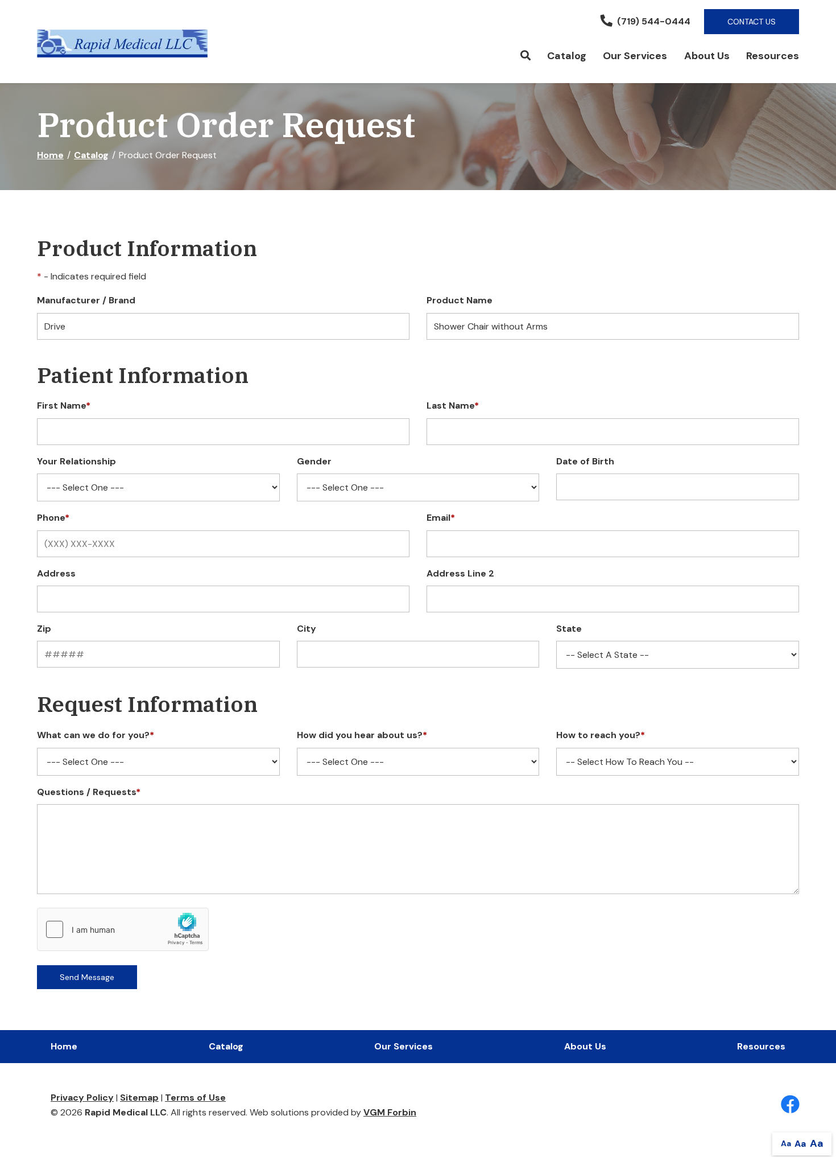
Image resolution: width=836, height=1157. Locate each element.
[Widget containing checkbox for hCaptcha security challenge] (123, 929)
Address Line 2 (460, 573)
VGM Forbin (389, 1112)
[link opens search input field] (525, 56)
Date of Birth (585, 461)
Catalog (566, 56)
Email (441, 518)
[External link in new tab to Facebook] (790, 1105)
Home (50, 155)
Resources (772, 56)
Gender (314, 461)
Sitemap (139, 1098)
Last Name (453, 405)
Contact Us (751, 22)
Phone (53, 518)
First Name (63, 405)
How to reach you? (600, 735)
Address (56, 573)
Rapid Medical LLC (126, 1112)
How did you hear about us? (362, 735)
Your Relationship (76, 461)
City (306, 629)
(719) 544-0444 (653, 21)
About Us (707, 56)
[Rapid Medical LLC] (122, 43)
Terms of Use (195, 1098)
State (569, 629)
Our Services (635, 56)
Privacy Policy (82, 1098)
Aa (786, 1143)
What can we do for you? (95, 735)
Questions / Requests (88, 792)
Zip (44, 629)
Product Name (460, 300)
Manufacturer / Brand (86, 300)
